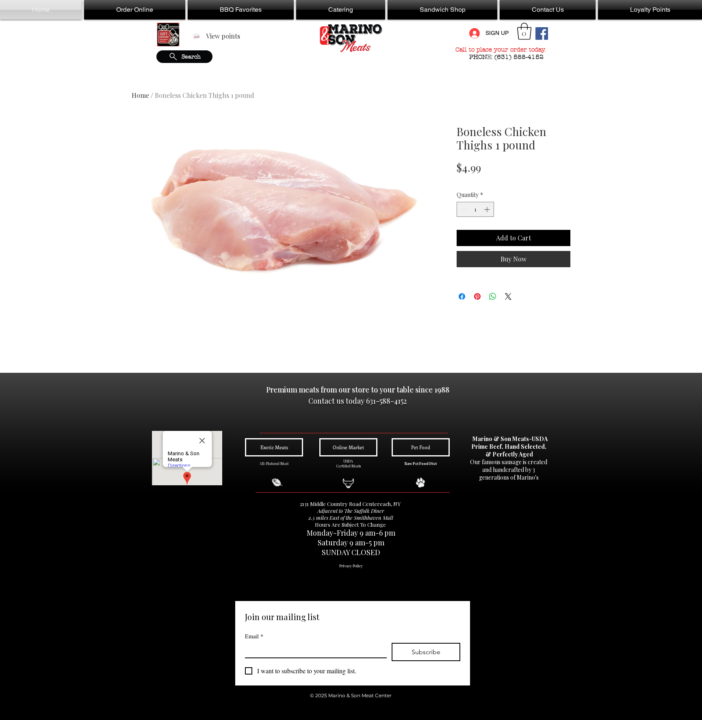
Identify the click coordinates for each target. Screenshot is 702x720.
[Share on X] (508, 296)
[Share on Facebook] (462, 296)
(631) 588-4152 (520, 57)
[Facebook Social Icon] (541, 33)
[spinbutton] (475, 209)
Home (140, 95)
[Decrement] (463, 209)
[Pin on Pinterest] (477, 296)
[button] (134, 9)
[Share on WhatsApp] (493, 296)
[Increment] (488, 209)
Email (254, 636)
